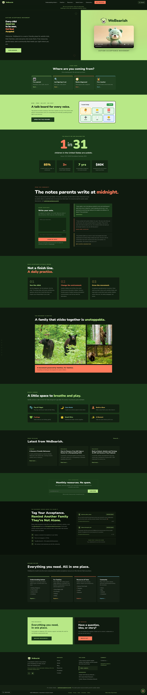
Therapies (79, 588)
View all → (116, 438)
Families (62, 2)
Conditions (33, 594)
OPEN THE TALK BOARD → (43, 119)
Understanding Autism (51, 2)
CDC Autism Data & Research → (86, 677)
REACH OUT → (85, 638)
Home (58, 660)
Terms (79, 692)
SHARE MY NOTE (52, 239)
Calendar (103, 592)
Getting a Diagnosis (35, 588)
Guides (79, 590)
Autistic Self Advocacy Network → (87, 674)
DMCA (88, 692)
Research (79, 592)
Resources (70, 2)
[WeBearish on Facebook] (32, 673)
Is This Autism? (34, 590)
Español (70, 692)
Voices (102, 588)
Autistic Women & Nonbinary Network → (88, 679)
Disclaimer (83, 692)
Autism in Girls (34, 592)
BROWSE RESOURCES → (41, 638)
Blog (102, 590)
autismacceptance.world (51, 201)
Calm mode (7, 692)
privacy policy (51, 244)
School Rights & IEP (58, 589)
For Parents (57, 591)
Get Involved (100, 2)
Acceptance (103, 594)
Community (89, 2)
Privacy (74, 692)
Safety (55, 595)
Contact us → (104, 660)
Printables (59, 670)
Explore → (33, 598)
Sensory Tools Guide (82, 586)
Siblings (56, 593)
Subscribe (93, 491)
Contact (59, 673)
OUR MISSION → (13, 50)
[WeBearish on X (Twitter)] (29, 673)
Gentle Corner (79, 2)
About (58, 663)
